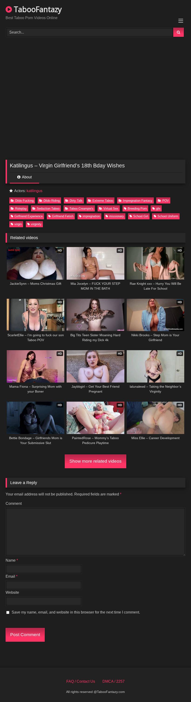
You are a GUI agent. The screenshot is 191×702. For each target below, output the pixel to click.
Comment (14, 503)
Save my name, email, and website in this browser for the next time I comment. (76, 612)
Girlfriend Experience (28, 216)
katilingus (34, 191)
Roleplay (21, 208)
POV (165, 200)
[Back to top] (176, 688)
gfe (158, 208)
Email (11, 576)
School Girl (140, 216)
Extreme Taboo (102, 200)
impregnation (91, 216)
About (26, 177)
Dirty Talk (76, 200)
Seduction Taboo (48, 208)
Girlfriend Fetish (62, 216)
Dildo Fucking (24, 200)
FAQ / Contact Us (80, 681)
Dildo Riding (52, 200)
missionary (116, 216)
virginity (36, 224)
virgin (18, 224)
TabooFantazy (37, 9)
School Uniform (167, 216)
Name (12, 560)
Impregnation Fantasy (137, 200)
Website (12, 592)
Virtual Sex (110, 208)
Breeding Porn (137, 208)
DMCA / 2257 (113, 681)
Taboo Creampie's (81, 208)
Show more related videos (95, 461)
